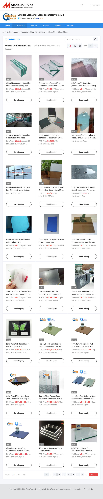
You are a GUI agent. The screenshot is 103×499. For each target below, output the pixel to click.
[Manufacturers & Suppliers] (18, 5)
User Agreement (65, 489)
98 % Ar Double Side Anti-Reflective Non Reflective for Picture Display (50, 294)
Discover (57, 25)
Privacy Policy (89, 489)
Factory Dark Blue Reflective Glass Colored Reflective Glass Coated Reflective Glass (50, 346)
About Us (33, 25)
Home (7, 25)
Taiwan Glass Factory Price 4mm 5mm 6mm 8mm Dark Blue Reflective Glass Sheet (51, 398)
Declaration (77, 489)
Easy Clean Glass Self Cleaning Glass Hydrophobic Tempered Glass (83, 190)
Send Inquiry (19, 100)
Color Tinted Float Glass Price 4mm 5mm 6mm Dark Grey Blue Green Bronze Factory (18, 398)
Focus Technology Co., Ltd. (35, 489)
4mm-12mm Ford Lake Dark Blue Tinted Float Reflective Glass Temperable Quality (82, 346)
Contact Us (70, 25)
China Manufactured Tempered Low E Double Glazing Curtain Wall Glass (18, 190)
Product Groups (13, 39)
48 (24, 474)
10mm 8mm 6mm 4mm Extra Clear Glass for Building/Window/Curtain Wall (50, 451)
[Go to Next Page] (95, 46)
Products (20, 25)
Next (92, 474)
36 (19, 474)
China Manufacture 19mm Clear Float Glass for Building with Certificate (18, 86)
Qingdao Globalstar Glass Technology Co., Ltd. (41, 15)
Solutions (45, 25)
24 (14, 474)
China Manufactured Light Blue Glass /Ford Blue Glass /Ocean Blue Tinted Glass (83, 138)
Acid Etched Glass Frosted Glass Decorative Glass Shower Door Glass (18, 294)
